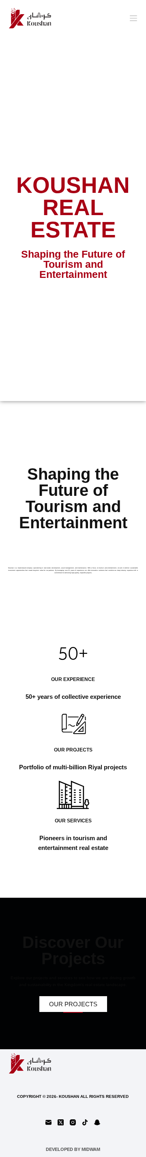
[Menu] (133, 18)
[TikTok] (85, 1122)
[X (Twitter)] (61, 1122)
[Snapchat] (97, 1122)
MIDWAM (91, 1149)
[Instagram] (73, 1122)
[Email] (48, 1122)
